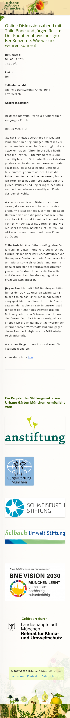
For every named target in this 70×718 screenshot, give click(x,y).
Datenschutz (49, 676)
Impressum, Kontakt (24, 676)
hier (30, 357)
